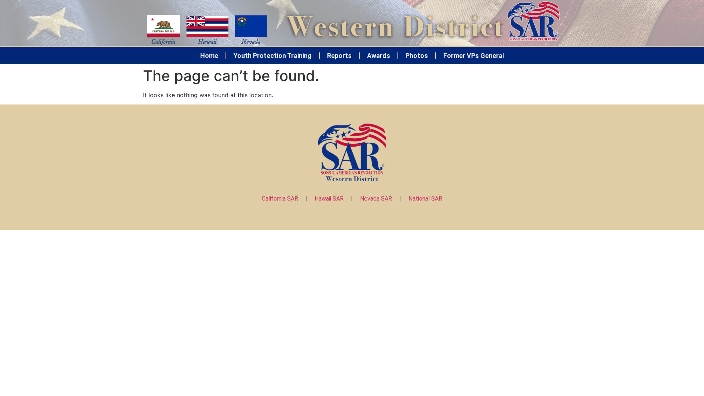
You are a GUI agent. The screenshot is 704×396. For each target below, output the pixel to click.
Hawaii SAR (329, 198)
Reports (339, 55)
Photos (417, 55)
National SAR (425, 198)
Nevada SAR (376, 198)
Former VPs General (473, 55)
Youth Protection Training (273, 55)
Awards (378, 55)
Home (209, 55)
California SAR (280, 198)
